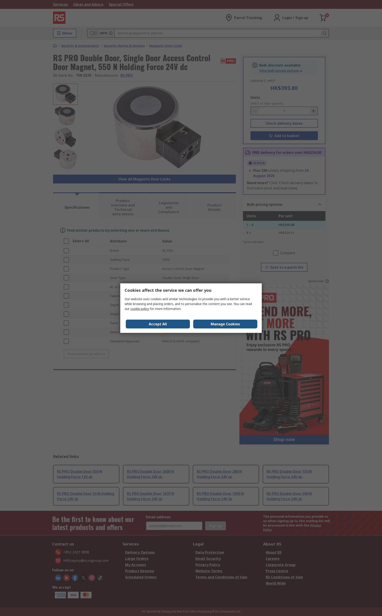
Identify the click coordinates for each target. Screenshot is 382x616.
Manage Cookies (225, 324)
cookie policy (139, 309)
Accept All (158, 324)
